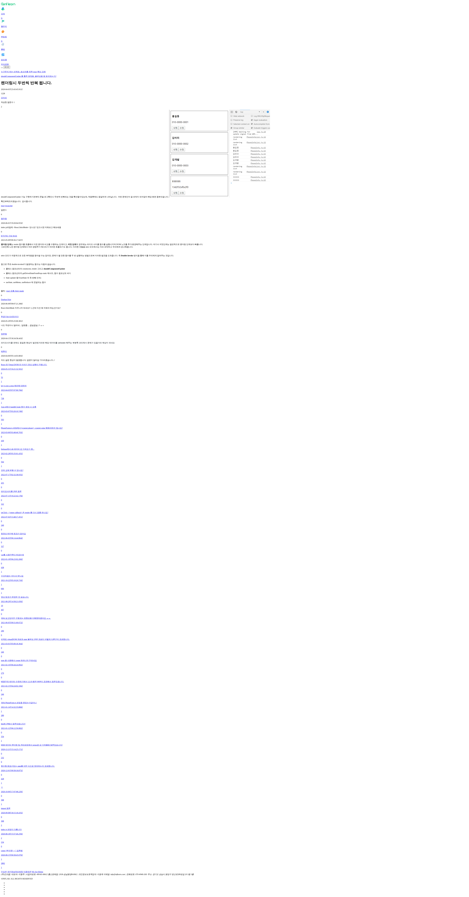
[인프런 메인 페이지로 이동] (234, 4)
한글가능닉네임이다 (10, 317)
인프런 (4, 872)
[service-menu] (2, 67)
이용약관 (27, 872)
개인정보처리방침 (15, 872)
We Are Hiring (37, 872)
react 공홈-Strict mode (15, 291)
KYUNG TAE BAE (9, 236)
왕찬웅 (4, 219)
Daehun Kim (6, 300)
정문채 (4, 334)
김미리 (4, 98)
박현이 (4, 351)
